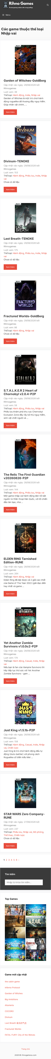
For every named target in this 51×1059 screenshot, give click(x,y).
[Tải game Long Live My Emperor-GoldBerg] (36, 921)
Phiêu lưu (29, 175)
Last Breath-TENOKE (19, 238)
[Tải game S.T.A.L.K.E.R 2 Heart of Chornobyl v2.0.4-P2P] (25, 369)
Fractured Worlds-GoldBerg (24, 316)
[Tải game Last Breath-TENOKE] (25, 218)
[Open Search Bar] (47, 5)
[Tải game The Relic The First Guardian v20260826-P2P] (25, 453)
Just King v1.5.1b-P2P (19, 730)
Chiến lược (13, 748)
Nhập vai (35, 95)
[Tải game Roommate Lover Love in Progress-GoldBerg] (15, 910)
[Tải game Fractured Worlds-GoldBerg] (25, 295)
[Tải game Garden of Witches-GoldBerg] (25, 59)
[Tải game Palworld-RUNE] (36, 910)
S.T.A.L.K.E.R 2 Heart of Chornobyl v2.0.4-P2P (20, 392)
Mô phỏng (38, 832)
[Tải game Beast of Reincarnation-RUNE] (15, 921)
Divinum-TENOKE (16, 161)
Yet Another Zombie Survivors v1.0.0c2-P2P (21, 644)
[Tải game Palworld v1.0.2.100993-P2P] (15, 955)
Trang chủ (25, 1049)
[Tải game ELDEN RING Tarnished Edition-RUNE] (25, 538)
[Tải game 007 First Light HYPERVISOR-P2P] (15, 932)
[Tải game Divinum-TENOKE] (25, 140)
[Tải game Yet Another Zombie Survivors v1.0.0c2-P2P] (25, 622)
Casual (28, 661)
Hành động (18, 95)
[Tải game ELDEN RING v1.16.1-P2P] (36, 932)
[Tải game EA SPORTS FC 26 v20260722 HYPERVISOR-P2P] (36, 955)
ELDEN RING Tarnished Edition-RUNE (20, 560)
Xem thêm (11, 113)
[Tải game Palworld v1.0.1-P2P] (15, 944)
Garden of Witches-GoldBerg (25, 80)
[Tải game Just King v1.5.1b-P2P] (25, 709)
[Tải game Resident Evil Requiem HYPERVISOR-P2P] (36, 944)
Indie (27, 95)
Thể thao (8, 835)
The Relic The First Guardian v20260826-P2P (24, 476)
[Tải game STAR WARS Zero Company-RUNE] (25, 793)
